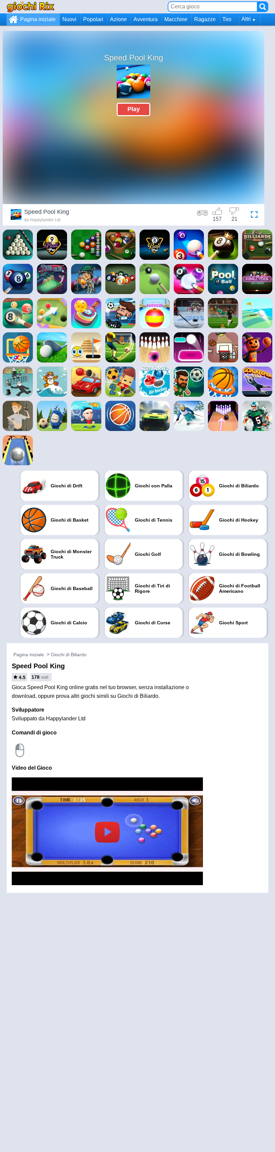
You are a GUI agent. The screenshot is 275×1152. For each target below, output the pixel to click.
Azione (118, 19)
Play (133, 109)
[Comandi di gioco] (202, 215)
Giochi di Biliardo (69, 654)
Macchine (175, 19)
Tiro (226, 19)
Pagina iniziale (38, 19)
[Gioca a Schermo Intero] (252, 215)
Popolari (93, 19)
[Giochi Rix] (30, 6)
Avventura (145, 19)
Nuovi (69, 19)
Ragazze (205, 19)
